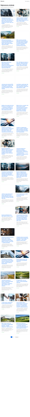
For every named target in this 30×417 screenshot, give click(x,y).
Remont (2, 1)
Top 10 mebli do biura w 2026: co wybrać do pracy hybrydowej (22, 195)
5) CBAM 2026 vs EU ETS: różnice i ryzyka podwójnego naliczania (21, 281)
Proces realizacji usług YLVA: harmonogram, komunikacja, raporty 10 (21, 260)
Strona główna (27, 1)
